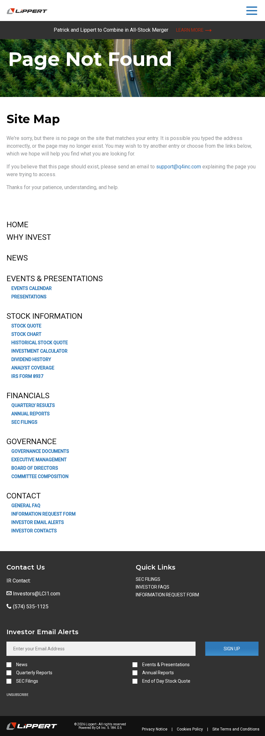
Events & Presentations (54, 279)
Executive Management (39, 459)
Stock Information (44, 316)
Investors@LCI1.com (36, 594)
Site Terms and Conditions (236, 729)
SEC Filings (24, 422)
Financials (27, 396)
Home (17, 225)
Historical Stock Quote (39, 342)
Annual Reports (30, 413)
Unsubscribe (17, 695)
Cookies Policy (190, 729)
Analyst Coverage (32, 368)
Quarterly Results (33, 405)
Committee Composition (40, 476)
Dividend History (31, 359)
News (17, 258)
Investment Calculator (39, 351)
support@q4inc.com (178, 167)
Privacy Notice (154, 729)
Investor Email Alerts (37, 522)
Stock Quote (26, 326)
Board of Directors (34, 468)
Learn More (190, 30)
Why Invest (28, 237)
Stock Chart (26, 334)
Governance (31, 441)
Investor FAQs (152, 587)
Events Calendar (31, 288)
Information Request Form (43, 514)
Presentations (29, 296)
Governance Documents (40, 451)
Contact (23, 496)
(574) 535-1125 (30, 606)
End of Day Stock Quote (166, 681)
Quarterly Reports (34, 672)
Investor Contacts (34, 530)
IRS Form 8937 (27, 376)
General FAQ (25, 505)
